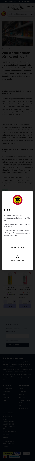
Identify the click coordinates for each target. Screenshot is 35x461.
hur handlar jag (21, 233)
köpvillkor (13, 235)
